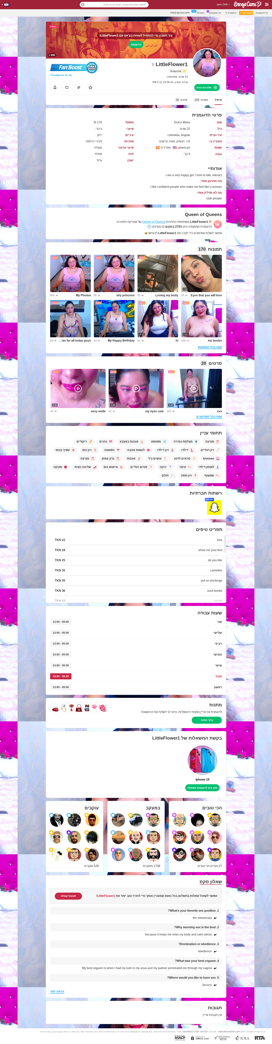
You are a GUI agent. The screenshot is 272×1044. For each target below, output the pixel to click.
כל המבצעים (215, 13)
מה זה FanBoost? (61, 75)
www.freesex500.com (229, 1031)
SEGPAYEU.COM (191, 1032)
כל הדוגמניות (262, 13)
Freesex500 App (179, 13)
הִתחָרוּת (200, 13)
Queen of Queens (153, 221)
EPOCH (204, 1032)
